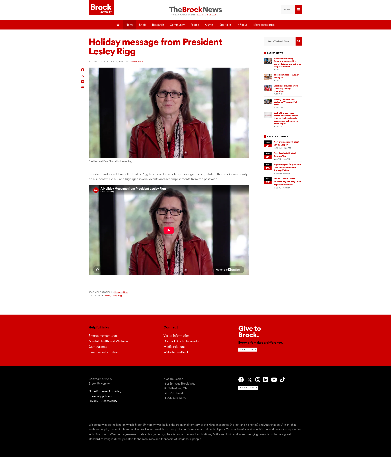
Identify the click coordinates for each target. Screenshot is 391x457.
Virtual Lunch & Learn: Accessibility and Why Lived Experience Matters (287, 181)
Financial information (104, 352)
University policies (100, 396)
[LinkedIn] (265, 379)
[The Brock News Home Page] (195, 9)
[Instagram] (257, 379)
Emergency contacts (103, 335)
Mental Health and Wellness (108, 341)
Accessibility (109, 401)
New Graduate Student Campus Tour (285, 154)
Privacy (93, 401)
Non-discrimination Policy (105, 391)
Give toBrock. (249, 331)
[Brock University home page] (101, 8)
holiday (108, 295)
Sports (223, 24)
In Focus (242, 24)
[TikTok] (282, 379)
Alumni (209, 24)
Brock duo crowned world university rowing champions (286, 88)
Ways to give (246, 349)
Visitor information (176, 335)
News (129, 24)
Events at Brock (277, 136)
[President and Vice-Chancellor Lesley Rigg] (169, 157)
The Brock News (135, 61)
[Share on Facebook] (82, 70)
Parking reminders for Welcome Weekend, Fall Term (285, 102)
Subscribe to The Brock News (208, 15)
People (194, 24)
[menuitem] (291, 9)
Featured (118, 292)
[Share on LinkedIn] (82, 81)
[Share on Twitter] (82, 75)
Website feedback (176, 352)
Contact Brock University (181, 341)
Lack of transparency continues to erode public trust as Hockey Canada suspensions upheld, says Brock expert (286, 118)
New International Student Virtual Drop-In (286, 143)
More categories (264, 24)
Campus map (98, 346)
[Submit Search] (299, 41)
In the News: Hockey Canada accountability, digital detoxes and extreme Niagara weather (287, 62)
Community (177, 24)
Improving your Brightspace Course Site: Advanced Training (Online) (287, 167)
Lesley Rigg (117, 295)
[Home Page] (118, 24)
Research (158, 24)
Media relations (174, 346)
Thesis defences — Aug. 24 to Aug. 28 (287, 76)
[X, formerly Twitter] (249, 380)
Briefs (142, 24)
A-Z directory (247, 388)
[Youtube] (274, 379)
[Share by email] (82, 87)
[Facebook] (241, 379)
